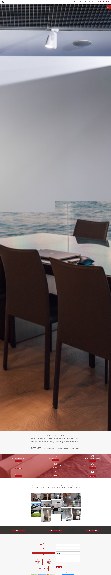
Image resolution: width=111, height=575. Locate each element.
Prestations (84, 1)
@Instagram (49, 562)
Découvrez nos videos (18, 530)
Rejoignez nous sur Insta (55, 530)
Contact (97, 1)
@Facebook (37, 562)
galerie (88, 1)
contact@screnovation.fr (43, 545)
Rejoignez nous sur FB (92, 530)
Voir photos (18, 460)
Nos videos (43, 569)
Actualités (93, 1)
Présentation (78, 1)
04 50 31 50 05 (106, 1)
